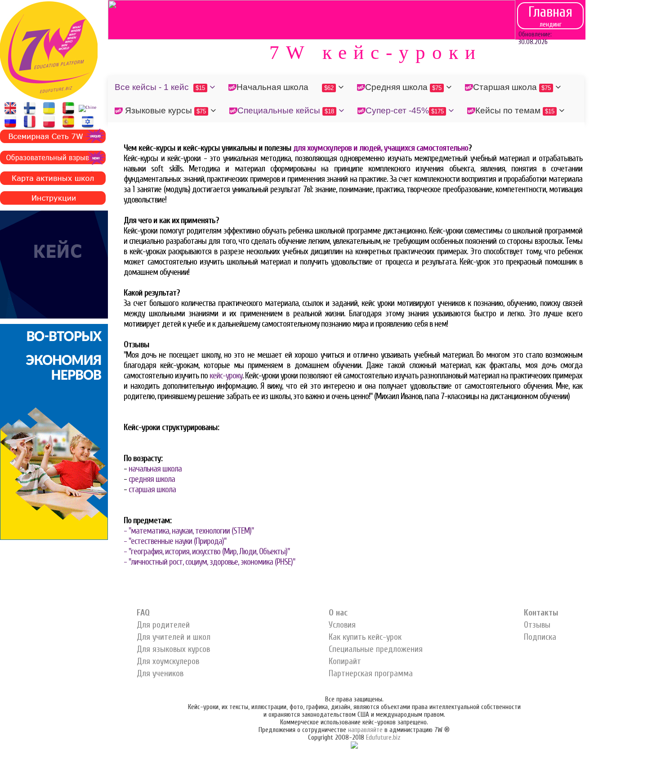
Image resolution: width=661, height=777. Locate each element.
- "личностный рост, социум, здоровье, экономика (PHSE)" (209, 562)
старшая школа (152, 489)
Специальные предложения (376, 649)
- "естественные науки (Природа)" (175, 541)
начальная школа (155, 469)
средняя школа (152, 479)
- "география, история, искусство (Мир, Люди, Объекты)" (207, 552)
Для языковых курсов (173, 649)
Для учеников (160, 673)
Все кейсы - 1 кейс (160, 87)
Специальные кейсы (285, 110)
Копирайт (345, 661)
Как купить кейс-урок (365, 637)
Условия (342, 625)
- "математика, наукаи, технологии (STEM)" (189, 531)
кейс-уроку (226, 376)
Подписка (540, 637)
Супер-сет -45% (405, 110)
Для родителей (163, 625)
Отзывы (537, 625)
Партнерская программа (371, 673)
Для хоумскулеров (168, 661)
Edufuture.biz (383, 737)
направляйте (365, 730)
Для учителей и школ (173, 637)
